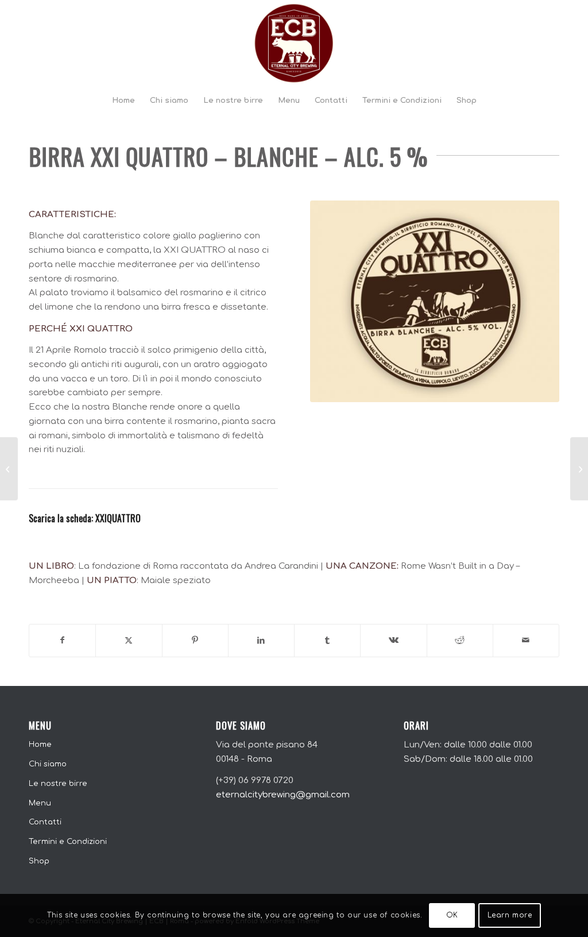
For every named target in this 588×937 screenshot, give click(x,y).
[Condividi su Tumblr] (327, 640)
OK (452, 915)
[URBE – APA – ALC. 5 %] (9, 468)
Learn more (510, 915)
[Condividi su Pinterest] (195, 640)
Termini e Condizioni (68, 842)
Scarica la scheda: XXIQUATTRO (85, 518)
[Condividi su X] (128, 640)
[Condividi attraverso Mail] (526, 640)
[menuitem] (123, 100)
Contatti (45, 822)
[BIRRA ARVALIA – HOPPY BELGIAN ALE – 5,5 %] (579, 468)
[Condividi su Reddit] (460, 640)
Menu (40, 803)
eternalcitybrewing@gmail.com (283, 795)
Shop (39, 861)
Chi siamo (48, 764)
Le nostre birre (58, 784)
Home (40, 745)
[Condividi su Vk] (393, 640)
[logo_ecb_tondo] (294, 43)
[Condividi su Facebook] (62, 640)
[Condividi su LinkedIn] (261, 640)
